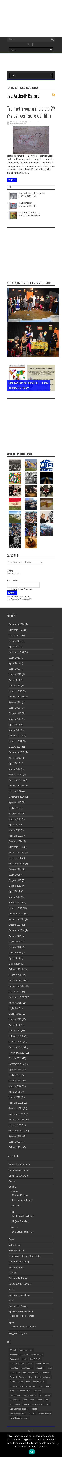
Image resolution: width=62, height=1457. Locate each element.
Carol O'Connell (29, 196)
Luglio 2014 (14, 941)
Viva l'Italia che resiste (19, 1418)
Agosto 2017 (15, 758)
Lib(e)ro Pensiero (20, 1221)
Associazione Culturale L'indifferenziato (26, 1355)
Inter (28, 1382)
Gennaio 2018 (15, 741)
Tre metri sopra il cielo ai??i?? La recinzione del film (31, 112)
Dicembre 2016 (16, 780)
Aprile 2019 (14, 680)
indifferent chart (16, 1382)
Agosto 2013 (15, 1002)
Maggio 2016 (15, 819)
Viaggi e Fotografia (18, 1333)
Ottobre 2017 (15, 746)
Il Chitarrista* (25, 203)
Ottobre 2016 (15, 791)
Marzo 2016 (14, 830)
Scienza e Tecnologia (19, 1295)
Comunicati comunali (19, 1170)
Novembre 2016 (16, 785)
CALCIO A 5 (35, 1359)
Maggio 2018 (15, 719)
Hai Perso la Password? (19, 599)
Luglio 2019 (14, 669)
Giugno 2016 (15, 813)
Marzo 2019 (14, 685)
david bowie (15, 1373)
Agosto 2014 (15, 936)
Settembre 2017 (16, 752)
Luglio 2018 (14, 708)
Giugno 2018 (15, 713)
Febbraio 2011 (16, 1147)
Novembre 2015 (16, 852)
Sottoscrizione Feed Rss (53, 94)
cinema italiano (42, 1364)
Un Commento (33, 122)
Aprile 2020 (14, 663)
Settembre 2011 (16, 1130)
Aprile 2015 (14, 891)
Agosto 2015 (15, 869)
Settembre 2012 (16, 1064)
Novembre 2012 (16, 1052)
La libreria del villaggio (23, 1216)
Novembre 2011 (16, 1119)
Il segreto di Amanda (29, 212)
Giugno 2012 (15, 1080)
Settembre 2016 (16, 797)
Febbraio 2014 (16, 969)
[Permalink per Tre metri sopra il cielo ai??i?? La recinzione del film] (31, 153)
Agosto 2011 (15, 1136)
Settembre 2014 (16, 930)
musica (38, 1391)
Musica (14, 1227)
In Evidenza (14, 1245)
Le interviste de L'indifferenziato (24, 1256)
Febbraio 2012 (16, 1103)
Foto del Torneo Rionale (22, 1316)
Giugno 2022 (15, 641)
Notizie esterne (16, 1267)
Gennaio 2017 (15, 774)
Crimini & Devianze (18, 1175)
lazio (40, 1386)
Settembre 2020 (16, 652)
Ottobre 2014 (15, 925)
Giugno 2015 (15, 880)
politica (47, 1395)
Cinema (14, 1191)
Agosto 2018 (15, 702)
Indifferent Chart (17, 1250)
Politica (12, 1272)
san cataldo (15, 1404)
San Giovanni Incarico (20, 1284)
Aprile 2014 (14, 958)
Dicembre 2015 (16, 847)
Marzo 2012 (14, 1097)
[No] (57, 1444)
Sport (11, 1322)
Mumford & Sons (25, 1391)
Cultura (12, 1187)
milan (12, 1391)
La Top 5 (16, 1205)
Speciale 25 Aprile (18, 1306)
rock (32, 1400)
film (30, 1377)
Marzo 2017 (14, 769)
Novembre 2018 (16, 696)
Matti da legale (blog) (19, 1261)
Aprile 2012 (14, 1091)
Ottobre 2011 (15, 1125)
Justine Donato (28, 206)
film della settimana (42, 1377)
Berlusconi (14, 1359)
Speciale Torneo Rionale (21, 1311)
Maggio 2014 (15, 952)
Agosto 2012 (15, 1069)
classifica (14, 1368)
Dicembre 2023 (16, 630)
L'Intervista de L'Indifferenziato (22, 1386)
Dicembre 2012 (16, 1047)
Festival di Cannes (17, 1377)
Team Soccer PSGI (18, 1413)
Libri (12, 1212)
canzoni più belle (17, 1364)
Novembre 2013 (16, 986)
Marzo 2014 (14, 963)
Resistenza (14, 1400)
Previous (51, 368)
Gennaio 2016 (15, 841)
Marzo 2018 (14, 730)
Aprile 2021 (14, 646)
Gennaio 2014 (15, 975)
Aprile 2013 (14, 1025)
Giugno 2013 (15, 1014)
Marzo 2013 (14, 1030)
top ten (32, 1413)
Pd (40, 1395)
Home (14, 87)
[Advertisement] (33, 251)
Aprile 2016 (14, 824)
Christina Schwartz (30, 215)
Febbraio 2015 (16, 902)
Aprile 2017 (14, 763)
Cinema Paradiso (20, 1195)
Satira (11, 1289)
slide (11, 1300)
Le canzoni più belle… (23, 1231)
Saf (46, 1400)
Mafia (48, 1386)
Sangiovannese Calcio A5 (23, 1326)
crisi (50, 1368)
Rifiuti (25, 1400)
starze (34, 1409)
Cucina (12, 1181)
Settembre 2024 (16, 624)
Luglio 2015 (14, 874)
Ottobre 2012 (15, 1058)
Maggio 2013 (15, 1019)
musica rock (15, 1395)
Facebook (45, 1373)
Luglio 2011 (14, 1142)
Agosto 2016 (15, 802)
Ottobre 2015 (15, 858)
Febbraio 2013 (16, 1036)
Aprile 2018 (14, 724)
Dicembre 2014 (16, 913)
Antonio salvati (26, 1350)
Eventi (12, 1239)
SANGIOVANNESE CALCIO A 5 (36, 1404)
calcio (24, 1359)
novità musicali (30, 1395)
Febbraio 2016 (16, 835)
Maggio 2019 (15, 674)
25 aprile (13, 1350)
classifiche (40, 1368)
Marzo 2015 (14, 897)
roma (40, 1400)
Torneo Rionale (44, 1413)
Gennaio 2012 (15, 1108)
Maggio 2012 (15, 1086)
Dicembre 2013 (16, 980)
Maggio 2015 (15, 886)
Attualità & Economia (19, 1164)
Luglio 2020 (14, 657)
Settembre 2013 (16, 997)
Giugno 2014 (15, 947)
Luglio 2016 (14, 808)
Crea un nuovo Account (18, 596)
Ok (31, 1451)
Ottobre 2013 (15, 991)
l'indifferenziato (39, 1382)
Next (51, 374)
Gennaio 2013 (15, 1041)
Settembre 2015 (16, 863)
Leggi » (11, 179)
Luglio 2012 (14, 1075)
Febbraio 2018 (16, 735)
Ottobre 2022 (15, 635)
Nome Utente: (14, 573)
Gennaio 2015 (15, 908)
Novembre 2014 (16, 919)
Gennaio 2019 (15, 691)
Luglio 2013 (14, 1008)
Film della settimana (22, 1200)
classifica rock (27, 1368)
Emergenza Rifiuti (30, 1373)
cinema (30, 1364)
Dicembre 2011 (16, 1114)
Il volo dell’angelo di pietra (32, 193)
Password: (12, 580)
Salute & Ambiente (18, 1278)
